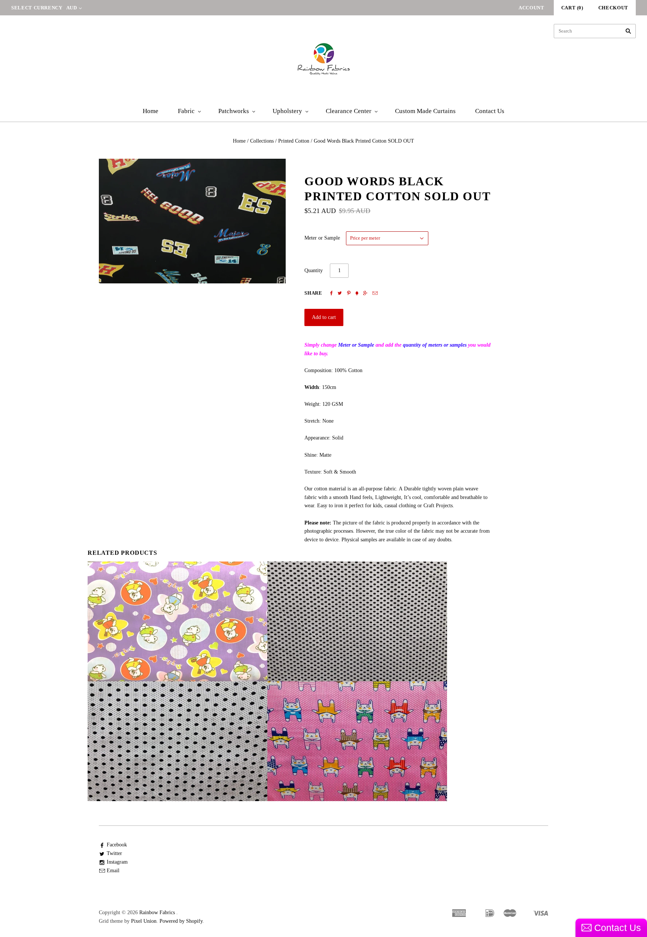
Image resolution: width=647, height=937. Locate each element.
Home (150, 111)
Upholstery (287, 111)
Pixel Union (144, 921)
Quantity (313, 270)
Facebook (117, 845)
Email (113, 870)
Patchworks (233, 111)
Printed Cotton (293, 141)
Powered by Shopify (181, 921)
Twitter (114, 853)
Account (531, 7)
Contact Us (489, 111)
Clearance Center (348, 111)
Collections (262, 141)
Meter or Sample (322, 238)
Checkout (613, 7)
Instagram (117, 862)
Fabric (186, 111)
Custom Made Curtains (425, 111)
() (572, 7)
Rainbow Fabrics (157, 912)
